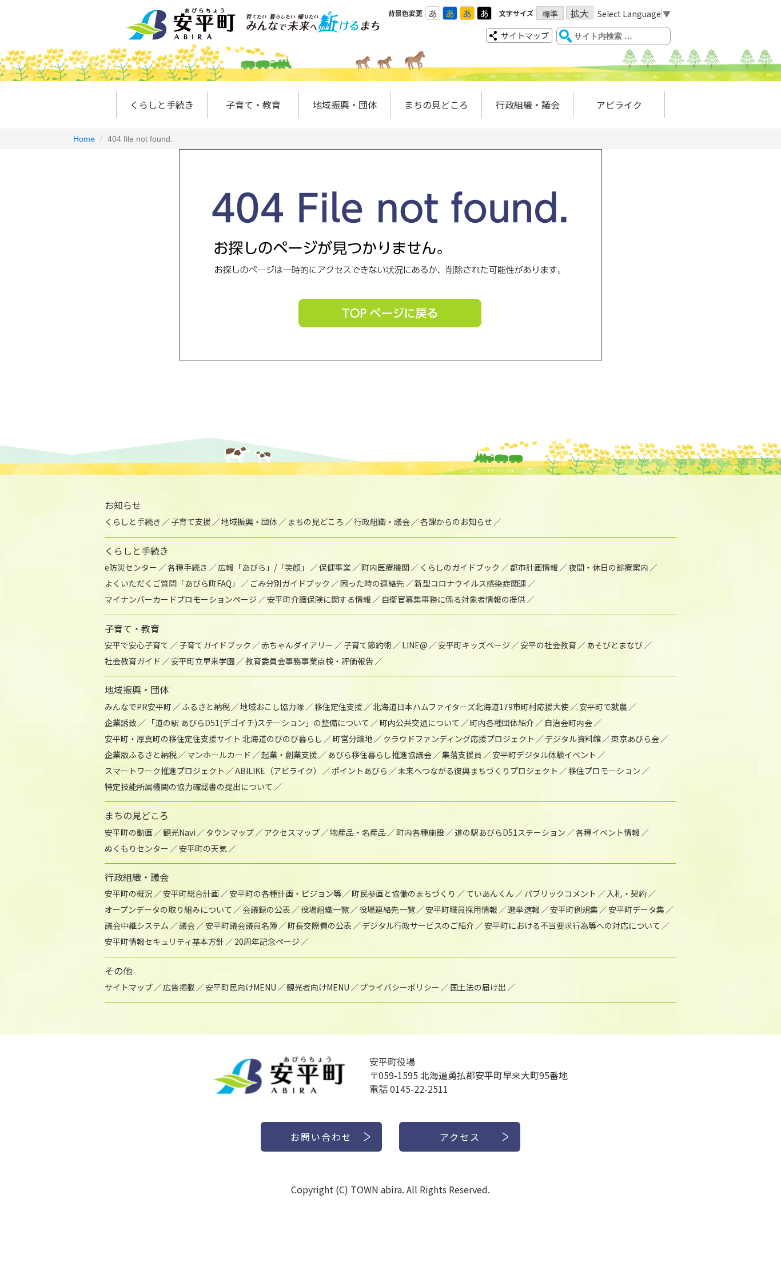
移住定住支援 (338, 706)
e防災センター (131, 567)
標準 (550, 13)
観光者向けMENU (317, 987)
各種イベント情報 (608, 832)
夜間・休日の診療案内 (608, 567)
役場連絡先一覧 (387, 909)
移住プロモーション (604, 770)
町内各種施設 (420, 832)
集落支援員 (462, 754)
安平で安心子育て (137, 645)
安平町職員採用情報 (461, 909)
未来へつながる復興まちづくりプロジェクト (478, 770)
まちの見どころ (436, 104)
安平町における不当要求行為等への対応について (572, 925)
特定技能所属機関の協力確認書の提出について (189, 786)
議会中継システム (137, 925)
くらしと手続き (162, 104)
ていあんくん (490, 893)
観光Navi (179, 832)
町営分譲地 (353, 738)
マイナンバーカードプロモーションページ (181, 599)
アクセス (460, 1137)
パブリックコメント (560, 893)
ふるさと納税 (206, 706)
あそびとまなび (615, 645)
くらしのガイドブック (460, 567)
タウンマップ (230, 832)
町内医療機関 (385, 567)
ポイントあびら (360, 770)
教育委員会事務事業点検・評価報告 (309, 661)
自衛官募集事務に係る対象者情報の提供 (453, 599)
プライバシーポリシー (400, 987)
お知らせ (123, 505)
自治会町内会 (568, 722)
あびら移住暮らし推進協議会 (380, 754)
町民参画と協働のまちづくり (404, 893)
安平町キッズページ (474, 645)
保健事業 (335, 567)
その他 (118, 970)
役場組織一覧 (325, 909)
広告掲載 (179, 987)
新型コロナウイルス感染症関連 (471, 583)
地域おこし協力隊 (272, 706)
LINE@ (415, 645)
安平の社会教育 (548, 645)
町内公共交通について (420, 722)
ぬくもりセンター (137, 848)
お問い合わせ (321, 1137)
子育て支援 (191, 521)
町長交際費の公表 (320, 925)
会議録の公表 (266, 909)
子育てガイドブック (215, 645)
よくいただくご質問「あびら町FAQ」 (172, 583)
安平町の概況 (129, 893)
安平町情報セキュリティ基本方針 (164, 941)
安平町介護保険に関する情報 (319, 599)
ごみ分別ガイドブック (290, 583)
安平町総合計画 (191, 893)
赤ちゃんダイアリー (297, 645)
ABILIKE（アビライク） (278, 770)
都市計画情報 (534, 567)
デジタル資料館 (573, 738)
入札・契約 (627, 893)
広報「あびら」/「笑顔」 (263, 567)
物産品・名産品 (358, 832)
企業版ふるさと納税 (141, 754)
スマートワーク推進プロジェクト (165, 770)
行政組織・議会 (528, 104)
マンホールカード (219, 754)
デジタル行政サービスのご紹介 (418, 925)
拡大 (580, 12)
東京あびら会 (635, 738)
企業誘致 (121, 722)
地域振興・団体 (345, 104)
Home (84, 138)
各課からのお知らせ (456, 521)
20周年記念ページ (267, 941)
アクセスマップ (292, 832)
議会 (187, 925)
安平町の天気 (203, 848)
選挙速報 (524, 909)
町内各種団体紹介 (502, 722)
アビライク (619, 104)
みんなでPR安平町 (138, 706)
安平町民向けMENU (240, 987)
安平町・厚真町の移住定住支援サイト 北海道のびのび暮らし (213, 738)
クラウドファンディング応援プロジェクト (459, 738)
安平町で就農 (603, 706)
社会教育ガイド (133, 661)
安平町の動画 (129, 832)
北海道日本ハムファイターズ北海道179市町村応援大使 (471, 706)
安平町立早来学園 (203, 661)
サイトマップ (525, 35)
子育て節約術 (368, 645)
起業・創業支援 (289, 754)
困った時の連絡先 (372, 583)
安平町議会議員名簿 (241, 925)
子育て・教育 (253, 104)
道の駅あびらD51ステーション (510, 832)
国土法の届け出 (478, 987)
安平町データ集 (636, 909)
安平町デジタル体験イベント (544, 754)
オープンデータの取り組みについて (168, 909)
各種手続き (188, 567)
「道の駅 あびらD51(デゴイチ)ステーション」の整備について (258, 722)
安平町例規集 (574, 909)
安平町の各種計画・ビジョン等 (285, 893)
